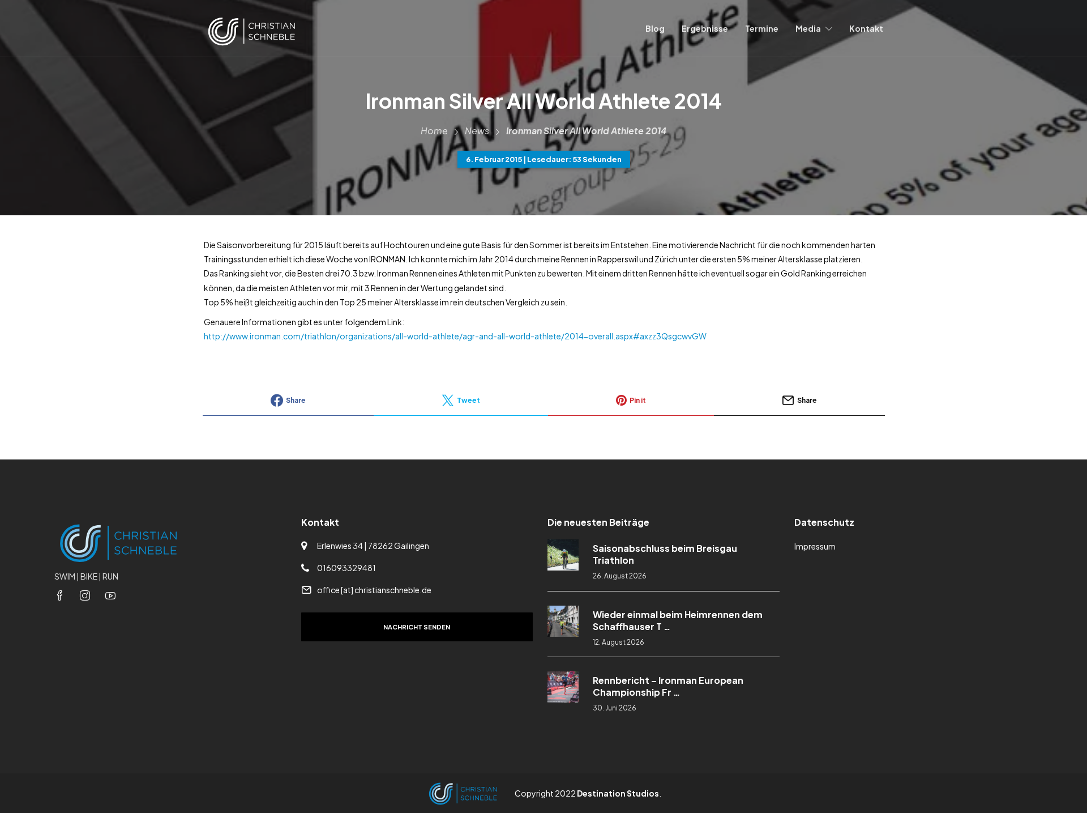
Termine (761, 28)
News (477, 131)
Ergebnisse (705, 28)
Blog (655, 28)
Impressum (815, 546)
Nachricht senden (416, 627)
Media (808, 28)
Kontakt (866, 28)
